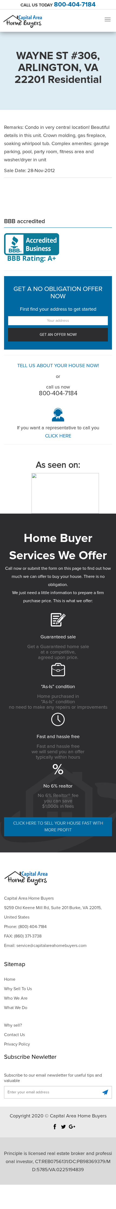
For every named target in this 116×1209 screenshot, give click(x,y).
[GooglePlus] (72, 1129)
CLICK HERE (58, 436)
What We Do (15, 1008)
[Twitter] (63, 1129)
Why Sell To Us (18, 989)
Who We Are (16, 998)
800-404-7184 (74, 4)
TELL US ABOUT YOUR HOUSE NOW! (58, 365)
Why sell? (13, 1025)
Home (9, 979)
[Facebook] (55, 1129)
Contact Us (14, 1035)
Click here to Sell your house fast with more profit (58, 826)
